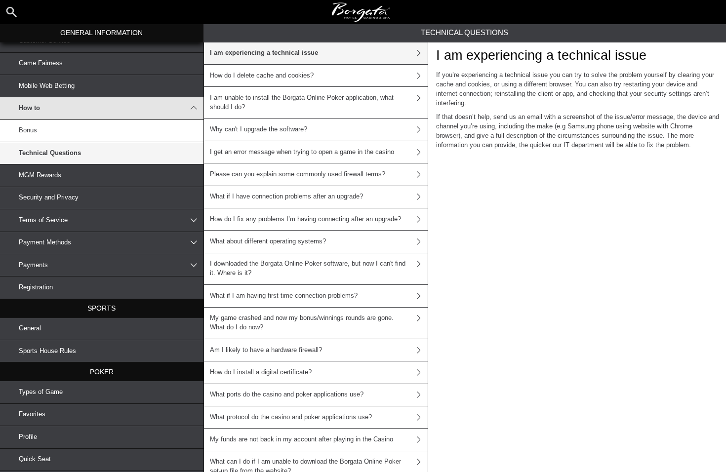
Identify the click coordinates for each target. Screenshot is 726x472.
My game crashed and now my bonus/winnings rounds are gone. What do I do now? (302, 323)
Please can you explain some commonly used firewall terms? (297, 174)
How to (29, 108)
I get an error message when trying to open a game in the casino (302, 152)
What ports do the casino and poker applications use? (286, 394)
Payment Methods (45, 242)
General (30, 328)
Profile (28, 436)
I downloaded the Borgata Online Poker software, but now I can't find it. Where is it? (307, 268)
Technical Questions (50, 153)
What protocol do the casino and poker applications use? (291, 417)
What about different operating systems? (268, 241)
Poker (102, 372)
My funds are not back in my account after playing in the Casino (301, 439)
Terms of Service (43, 220)
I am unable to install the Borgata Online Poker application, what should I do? (302, 102)
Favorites (32, 414)
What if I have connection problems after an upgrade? (286, 196)
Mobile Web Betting (47, 85)
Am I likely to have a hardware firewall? (266, 350)
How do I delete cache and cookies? (262, 75)
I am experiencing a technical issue (264, 52)
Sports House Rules (47, 351)
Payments (33, 265)
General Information (101, 33)
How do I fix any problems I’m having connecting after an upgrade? (305, 219)
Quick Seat (35, 459)
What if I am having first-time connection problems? (284, 295)
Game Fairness (41, 63)
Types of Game (41, 392)
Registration (36, 287)
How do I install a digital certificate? (261, 372)
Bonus (28, 130)
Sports (101, 308)
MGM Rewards (40, 175)
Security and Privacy (49, 197)
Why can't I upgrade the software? (258, 129)
